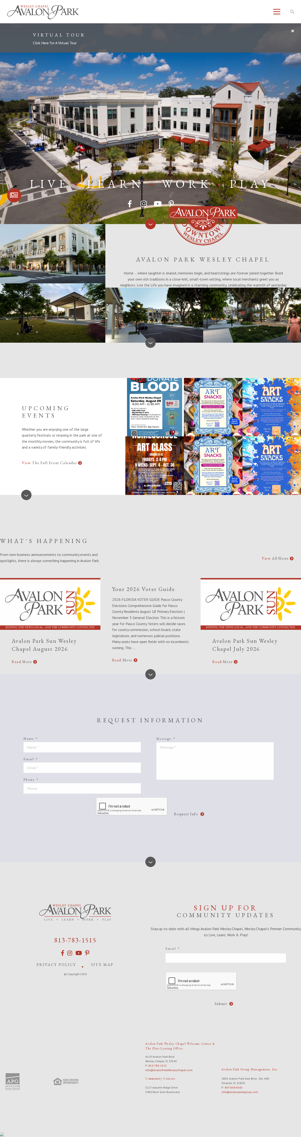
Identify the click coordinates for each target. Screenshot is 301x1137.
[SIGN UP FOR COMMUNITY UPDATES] (14, 195)
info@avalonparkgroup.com (240, 1092)
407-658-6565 (234, 1087)
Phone (31, 779)
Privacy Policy (56, 964)
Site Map (102, 964)
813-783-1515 (75, 940)
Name (31, 738)
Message (165, 738)
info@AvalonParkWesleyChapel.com (169, 1070)
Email (31, 759)
